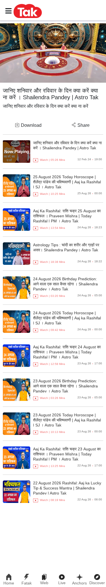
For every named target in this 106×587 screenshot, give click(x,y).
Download (31, 125)
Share (83, 125)
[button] (28, 10)
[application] (53, 53)
